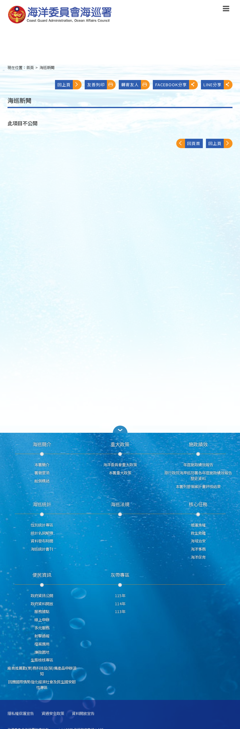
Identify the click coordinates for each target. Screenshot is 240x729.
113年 (120, 611)
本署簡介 (41, 464)
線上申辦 (41, 619)
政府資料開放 (42, 604)
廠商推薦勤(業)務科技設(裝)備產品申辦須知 (42, 671)
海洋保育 (198, 557)
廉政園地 (41, 652)
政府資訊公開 (42, 595)
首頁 (30, 67)
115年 (120, 595)
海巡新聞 (46, 67)
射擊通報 (41, 636)
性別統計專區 (42, 525)
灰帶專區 (120, 574)
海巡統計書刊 (42, 549)
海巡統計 (41, 504)
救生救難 (198, 533)
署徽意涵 (41, 473)
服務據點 (41, 611)
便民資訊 (41, 574)
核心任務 (198, 504)
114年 (120, 604)
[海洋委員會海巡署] (94, 14)
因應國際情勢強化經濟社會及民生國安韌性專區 (42, 684)
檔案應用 (41, 644)
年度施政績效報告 (198, 464)
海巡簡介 (41, 444)
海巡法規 (120, 504)
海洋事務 (198, 549)
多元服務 (41, 628)
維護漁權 (198, 525)
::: (4, 70)
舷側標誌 (41, 481)
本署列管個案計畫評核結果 (198, 486)
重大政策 (120, 444)
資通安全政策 (53, 713)
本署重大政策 (120, 473)
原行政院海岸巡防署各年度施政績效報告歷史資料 (198, 475)
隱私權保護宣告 (21, 713)
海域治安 (198, 541)
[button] (226, 9)
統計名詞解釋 (42, 533)
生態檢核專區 (42, 660)
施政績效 (198, 444)
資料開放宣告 (83, 713)
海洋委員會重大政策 (120, 464)
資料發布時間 (42, 541)
